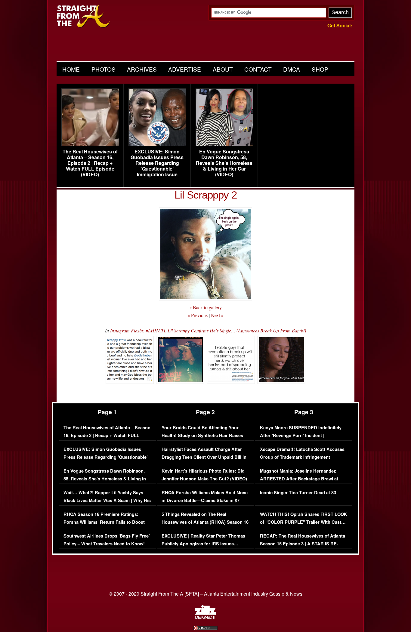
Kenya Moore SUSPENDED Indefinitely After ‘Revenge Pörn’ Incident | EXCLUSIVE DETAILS (300, 435)
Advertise (184, 69)
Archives (142, 69)
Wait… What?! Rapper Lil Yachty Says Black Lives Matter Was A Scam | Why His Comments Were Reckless (107, 500)
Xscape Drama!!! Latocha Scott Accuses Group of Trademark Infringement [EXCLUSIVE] (302, 457)
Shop (320, 69)
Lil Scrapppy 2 (206, 195)
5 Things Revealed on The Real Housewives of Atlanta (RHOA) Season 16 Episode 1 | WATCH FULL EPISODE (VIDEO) (205, 526)
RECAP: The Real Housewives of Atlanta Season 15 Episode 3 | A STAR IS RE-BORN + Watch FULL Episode (302, 543)
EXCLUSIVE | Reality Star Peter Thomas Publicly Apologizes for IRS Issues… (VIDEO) (203, 543)
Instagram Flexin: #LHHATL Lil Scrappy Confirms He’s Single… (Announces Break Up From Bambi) (208, 330)
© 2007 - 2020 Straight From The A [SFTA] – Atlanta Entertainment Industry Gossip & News (205, 593)
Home (71, 69)
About (223, 69)
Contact (258, 69)
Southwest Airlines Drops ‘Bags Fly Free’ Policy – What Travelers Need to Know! (106, 540)
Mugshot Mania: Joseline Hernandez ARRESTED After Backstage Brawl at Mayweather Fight (299, 478)
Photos (103, 69)
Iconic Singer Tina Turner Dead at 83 (298, 492)
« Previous (197, 315)
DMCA (291, 69)
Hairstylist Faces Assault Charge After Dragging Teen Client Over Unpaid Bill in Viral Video (204, 457)
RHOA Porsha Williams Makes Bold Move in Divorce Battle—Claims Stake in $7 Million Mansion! (205, 500)
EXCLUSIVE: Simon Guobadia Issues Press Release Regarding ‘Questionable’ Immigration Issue (157, 163)
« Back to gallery (205, 307)
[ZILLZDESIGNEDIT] (205, 617)
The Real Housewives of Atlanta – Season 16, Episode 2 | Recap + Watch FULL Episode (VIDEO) (90, 163)
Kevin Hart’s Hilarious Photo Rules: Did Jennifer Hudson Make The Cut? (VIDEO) (204, 475)
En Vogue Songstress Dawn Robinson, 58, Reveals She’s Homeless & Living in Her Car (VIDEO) (224, 163)
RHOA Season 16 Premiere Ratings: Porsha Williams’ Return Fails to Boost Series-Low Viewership (104, 522)
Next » (217, 315)
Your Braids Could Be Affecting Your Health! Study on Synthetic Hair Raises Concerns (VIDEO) (202, 435)
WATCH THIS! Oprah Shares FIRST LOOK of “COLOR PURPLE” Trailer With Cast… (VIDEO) (303, 522)
